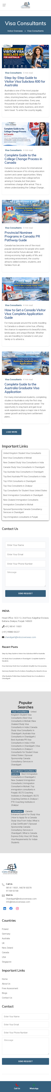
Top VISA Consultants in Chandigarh (19, 481)
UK (3, 943)
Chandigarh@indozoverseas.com (21, 899)
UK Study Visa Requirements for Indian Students (24, 839)
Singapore (6, 962)
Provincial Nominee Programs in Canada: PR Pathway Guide (22, 236)
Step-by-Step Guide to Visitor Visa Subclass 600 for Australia (25, 81)
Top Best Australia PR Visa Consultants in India (24, 476)
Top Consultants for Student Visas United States (25, 490)
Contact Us (7, 998)
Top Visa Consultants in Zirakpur (17, 486)
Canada (5, 952)
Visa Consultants (13, 73)
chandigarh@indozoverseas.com (20, 637)
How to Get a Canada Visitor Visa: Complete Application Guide (25, 314)
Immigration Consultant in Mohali (18, 504)
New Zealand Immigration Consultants (20, 500)
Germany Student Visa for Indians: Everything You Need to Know (24, 671)
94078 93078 (25, 888)
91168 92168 (12, 891)
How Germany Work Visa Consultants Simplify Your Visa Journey (24, 666)
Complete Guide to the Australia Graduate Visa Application (22, 388)
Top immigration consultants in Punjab (20, 517)
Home (5, 979)
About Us (6, 984)
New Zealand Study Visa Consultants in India (23, 462)
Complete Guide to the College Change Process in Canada (23, 159)
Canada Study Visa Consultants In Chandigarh (24, 467)
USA (4, 957)
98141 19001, (12, 888)
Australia (6, 938)
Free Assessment (10, 988)
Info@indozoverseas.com (18, 902)
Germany (6, 934)
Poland (5, 929)
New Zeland (7, 948)
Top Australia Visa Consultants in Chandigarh (23, 472)
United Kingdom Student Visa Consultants (22, 453)
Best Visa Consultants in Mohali (17, 458)
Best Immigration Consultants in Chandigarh (23, 495)
